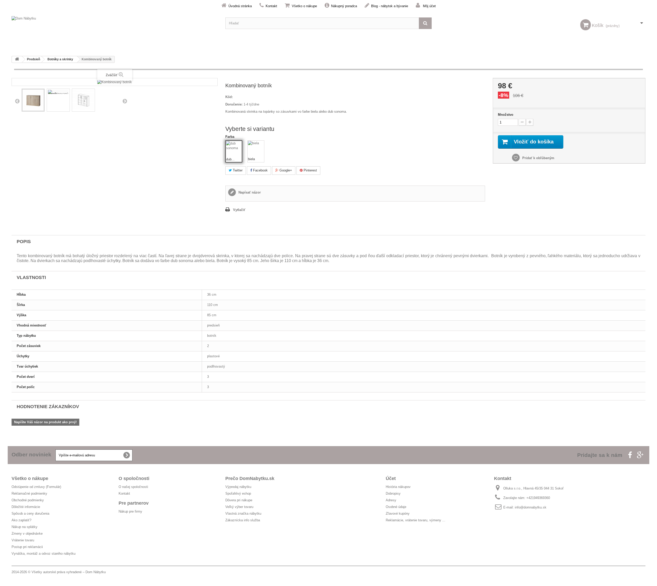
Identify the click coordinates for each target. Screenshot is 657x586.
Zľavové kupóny (398, 513)
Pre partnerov (134, 503)
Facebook (260, 170)
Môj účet (429, 6)
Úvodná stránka (240, 6)
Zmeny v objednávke (27, 533)
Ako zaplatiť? (21, 520)
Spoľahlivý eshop (238, 493)
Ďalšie (124, 100)
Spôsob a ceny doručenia (30, 513)
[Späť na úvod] (17, 59)
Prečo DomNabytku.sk (249, 478)
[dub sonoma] (234, 149)
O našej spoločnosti (133, 487)
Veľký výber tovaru (239, 507)
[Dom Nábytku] (115, 23)
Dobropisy (393, 493)
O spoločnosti (134, 478)
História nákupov (398, 487)
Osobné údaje (396, 507)
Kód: (229, 97)
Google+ (285, 170)
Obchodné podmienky (28, 500)
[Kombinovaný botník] (33, 100)
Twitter (237, 170)
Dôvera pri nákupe (238, 500)
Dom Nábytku (95, 572)
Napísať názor (249, 192)
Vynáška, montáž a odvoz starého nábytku (43, 553)
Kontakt (271, 6)
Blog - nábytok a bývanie (389, 6)
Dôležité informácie (26, 507)
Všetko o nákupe (304, 6)
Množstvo (505, 115)
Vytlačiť (239, 210)
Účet (391, 478)
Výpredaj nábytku (238, 487)
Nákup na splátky (24, 527)
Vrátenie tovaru (23, 540)
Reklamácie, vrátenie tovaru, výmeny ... (415, 520)
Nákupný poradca (344, 6)
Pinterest (310, 170)
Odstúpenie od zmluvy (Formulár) (36, 487)
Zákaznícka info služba (242, 520)
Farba (230, 137)
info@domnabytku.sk (530, 507)
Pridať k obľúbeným (537, 158)
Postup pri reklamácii (27, 547)
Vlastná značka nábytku (243, 513)
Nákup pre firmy (130, 511)
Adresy (391, 500)
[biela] (256, 149)
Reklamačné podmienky (29, 493)
